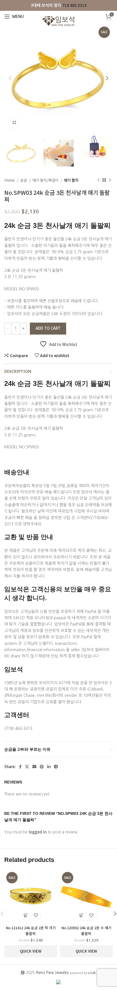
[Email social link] (34, 766)
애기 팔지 (71, 180)
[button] (26, 915)
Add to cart (47, 328)
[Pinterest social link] (41, 766)
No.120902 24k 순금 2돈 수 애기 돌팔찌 (86, 930)
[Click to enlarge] (14, 122)
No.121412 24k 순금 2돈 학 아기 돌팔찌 (31, 930)
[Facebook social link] (20, 766)
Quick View (30, 951)
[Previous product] (98, 180)
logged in (38, 832)
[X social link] (27, 766)
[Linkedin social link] (48, 766)
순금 (24, 180)
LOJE (92, 972)
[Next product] (110, 180)
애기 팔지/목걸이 (45, 180)
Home (10, 180)
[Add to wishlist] (36, 915)
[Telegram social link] (56, 766)
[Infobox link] (59, 5)
